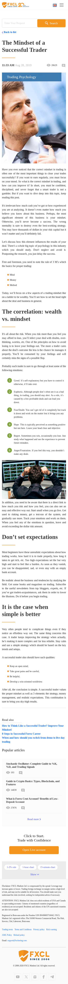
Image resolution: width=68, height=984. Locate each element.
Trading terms (7, 929)
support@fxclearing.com (17, 940)
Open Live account (34, 849)
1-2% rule (11, 867)
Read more (33, 819)
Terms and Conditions (23, 929)
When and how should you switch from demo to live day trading (33, 739)
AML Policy (7, 935)
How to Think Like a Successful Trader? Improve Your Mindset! (33, 727)
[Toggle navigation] (62, 5)
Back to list (10, 32)
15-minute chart (47, 867)
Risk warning (51, 929)
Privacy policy (39, 929)
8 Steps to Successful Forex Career (21, 733)
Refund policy (19, 935)
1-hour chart (28, 867)
